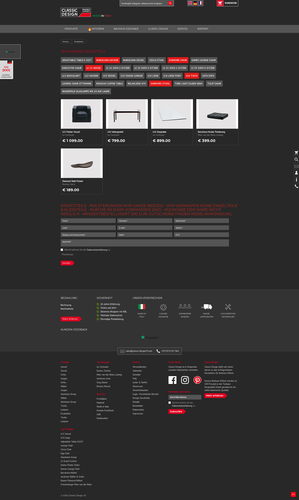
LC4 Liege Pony (172, 75)
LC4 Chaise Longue (132, 75)
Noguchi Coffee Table (109, 83)
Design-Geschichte (141, 398)
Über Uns (101, 394)
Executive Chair (72, 68)
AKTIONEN (96, 29)
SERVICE (183, 28)
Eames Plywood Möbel (71, 480)
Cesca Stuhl (156, 60)
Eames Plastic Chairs (70, 465)
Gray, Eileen (102, 382)
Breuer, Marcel (103, 386)
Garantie (136, 374)
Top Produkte (67, 429)
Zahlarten (137, 370)
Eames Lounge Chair (204, 60)
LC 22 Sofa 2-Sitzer (118, 68)
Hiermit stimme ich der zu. (88, 249)
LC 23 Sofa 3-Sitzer (146, 68)
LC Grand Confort (69, 461)
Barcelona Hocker (107, 60)
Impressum (138, 413)
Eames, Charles (104, 370)
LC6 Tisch (191, 75)
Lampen (64, 409)
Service (65, 41)
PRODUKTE (71, 28)
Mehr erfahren (70, 319)
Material (100, 402)
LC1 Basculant (71, 75)
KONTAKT (202, 28)
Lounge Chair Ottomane (76, 83)
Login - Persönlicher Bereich (146, 394)
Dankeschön (102, 418)
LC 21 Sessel (94, 68)
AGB (99, 414)
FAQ (135, 378)
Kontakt (136, 401)
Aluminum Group (68, 394)
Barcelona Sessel (133, 60)
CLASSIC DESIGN (158, 28)
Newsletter (138, 405)
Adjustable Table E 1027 (77, 60)
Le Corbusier (103, 366)
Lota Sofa (208, 75)
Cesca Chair (66, 449)
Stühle (64, 386)
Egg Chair (65, 453)
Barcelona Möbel (69, 472)
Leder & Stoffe (140, 382)
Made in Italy (103, 406)
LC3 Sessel (109, 75)
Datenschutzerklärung (97, 249)
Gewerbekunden (140, 390)
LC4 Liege (153, 75)
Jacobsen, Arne (103, 378)
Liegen (64, 378)
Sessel (64, 366)
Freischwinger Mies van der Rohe (76, 484)
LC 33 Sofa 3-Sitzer (203, 68)
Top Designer (103, 362)
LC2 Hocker (91, 75)
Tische (64, 405)
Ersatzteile (78, 41)
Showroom (138, 386)
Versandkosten (139, 366)
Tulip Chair (214, 83)
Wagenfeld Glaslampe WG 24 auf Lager (85, 91)
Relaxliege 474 (137, 83)
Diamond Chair (178, 60)
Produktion (102, 398)
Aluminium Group (69, 457)
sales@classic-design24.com (139, 350)
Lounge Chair (67, 445)
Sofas (63, 374)
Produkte (65, 362)
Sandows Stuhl (160, 83)
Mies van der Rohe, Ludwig (109, 374)
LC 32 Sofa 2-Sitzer (174, 68)
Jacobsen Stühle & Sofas (72, 476)
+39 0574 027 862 (170, 350)
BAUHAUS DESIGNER (126, 28)
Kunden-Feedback (105, 410)
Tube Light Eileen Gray (188, 83)
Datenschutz (138, 409)
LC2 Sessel (66, 433)
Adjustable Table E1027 (72, 441)
